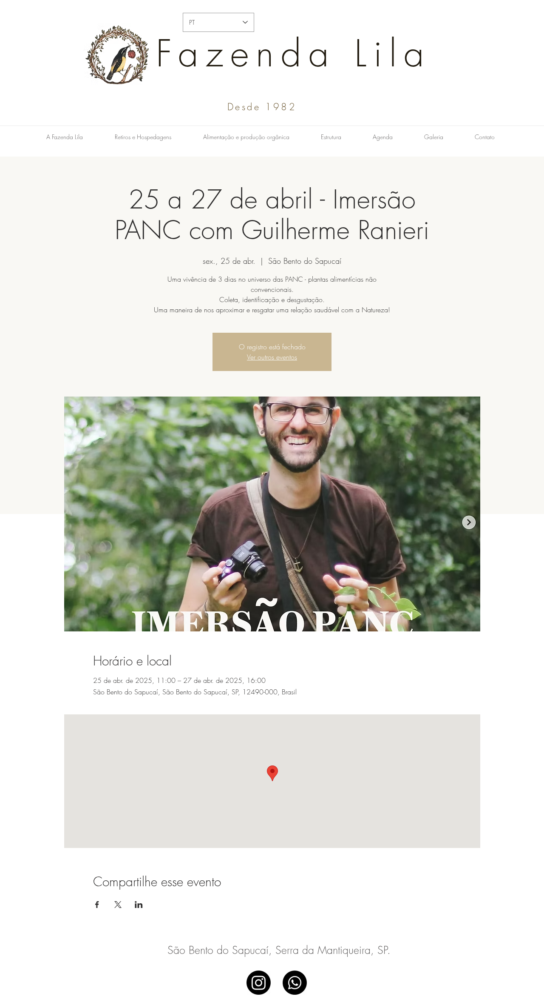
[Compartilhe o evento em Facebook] (97, 904)
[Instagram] (258, 983)
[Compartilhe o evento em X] (118, 904)
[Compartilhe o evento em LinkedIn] (139, 904)
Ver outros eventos (272, 357)
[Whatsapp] (295, 983)
